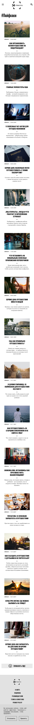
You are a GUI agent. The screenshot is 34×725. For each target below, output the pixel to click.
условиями (7, 711)
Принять (23, 718)
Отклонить (11, 718)
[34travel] (17, 5)
